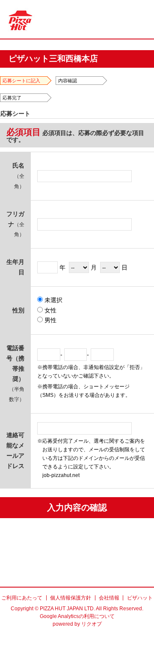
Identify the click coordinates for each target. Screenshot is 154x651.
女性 (49, 310)
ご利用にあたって (21, 598)
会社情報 (109, 598)
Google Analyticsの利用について (77, 616)
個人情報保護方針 (70, 598)
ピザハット (140, 598)
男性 (49, 320)
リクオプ (91, 624)
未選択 (52, 300)
